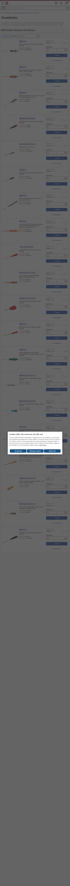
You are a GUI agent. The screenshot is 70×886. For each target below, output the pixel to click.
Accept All (18, 451)
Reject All (52, 451)
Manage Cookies (35, 451)
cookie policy (42, 445)
